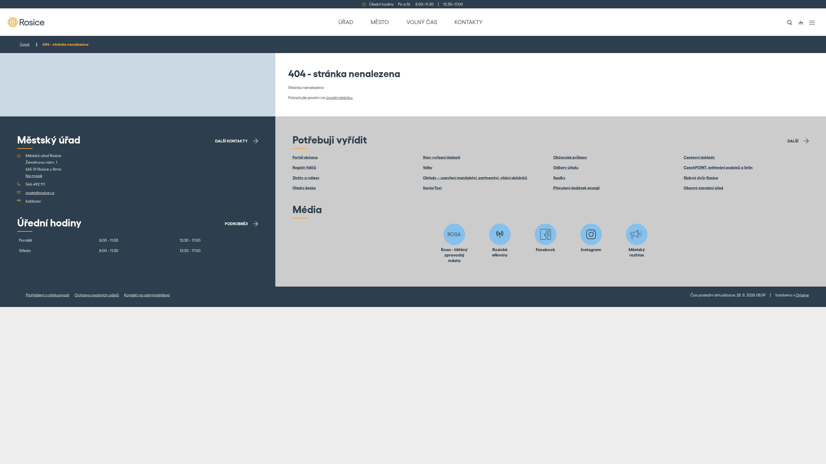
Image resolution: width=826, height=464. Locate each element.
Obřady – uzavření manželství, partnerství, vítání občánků (475, 178)
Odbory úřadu (565, 167)
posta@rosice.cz (40, 193)
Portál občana (305, 157)
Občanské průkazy (570, 157)
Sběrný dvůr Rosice (701, 178)
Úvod (24, 44)
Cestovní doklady (699, 157)
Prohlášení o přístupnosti (47, 295)
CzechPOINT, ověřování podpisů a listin (718, 167)
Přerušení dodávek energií (576, 188)
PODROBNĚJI (236, 223)
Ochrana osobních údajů (96, 295)
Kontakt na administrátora (147, 295)
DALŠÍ (792, 141)
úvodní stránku (339, 97)
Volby (427, 167)
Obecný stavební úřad (703, 188)
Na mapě (34, 176)
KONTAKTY (468, 22)
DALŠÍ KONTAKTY (231, 141)
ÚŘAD (345, 22)
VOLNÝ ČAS (422, 22)
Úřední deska (304, 188)
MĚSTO (380, 22)
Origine (802, 295)
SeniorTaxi (432, 188)
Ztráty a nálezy (306, 178)
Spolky (559, 178)
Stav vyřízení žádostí (441, 157)
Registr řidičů (304, 167)
